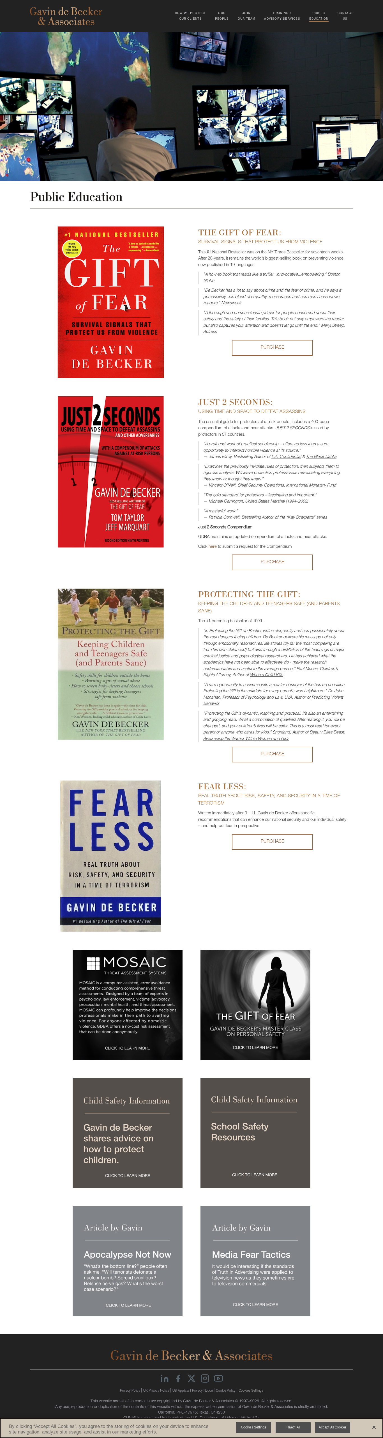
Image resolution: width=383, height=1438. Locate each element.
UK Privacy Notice (156, 1390)
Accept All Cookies (333, 1427)
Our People (222, 16)
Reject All (293, 1427)
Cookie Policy (226, 1390)
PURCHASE (272, 348)
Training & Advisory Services (282, 16)
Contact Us (345, 16)
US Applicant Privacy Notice (193, 1390)
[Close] (374, 1427)
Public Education (319, 16)
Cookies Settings (251, 1390)
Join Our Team (246, 16)
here (213, 547)
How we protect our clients (190, 16)
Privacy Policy (130, 1390)
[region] (191, 1428)
